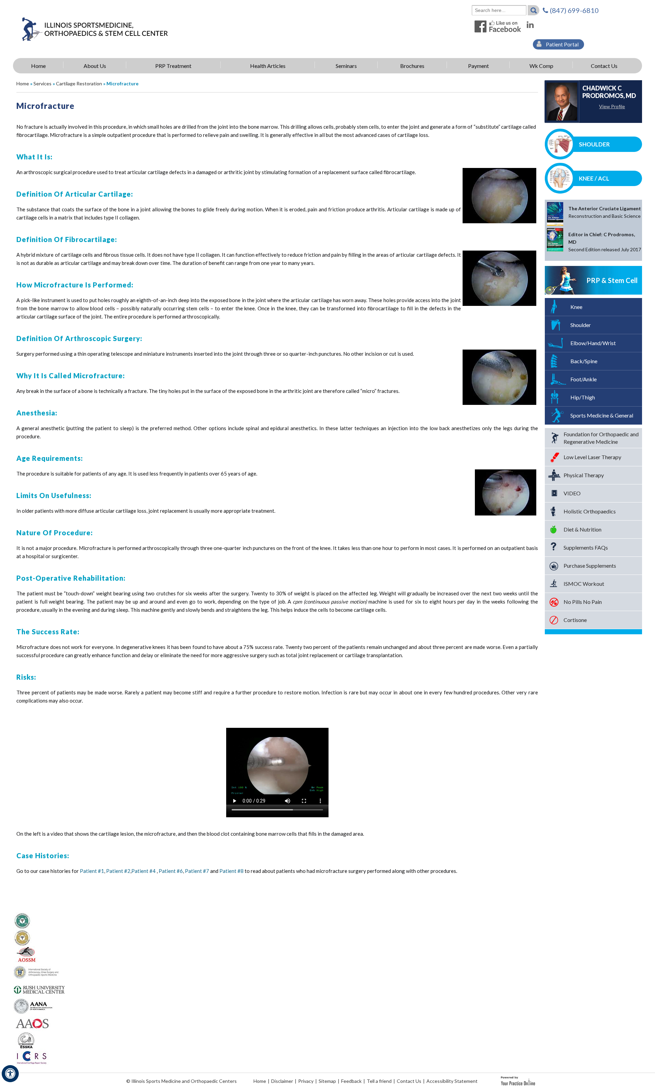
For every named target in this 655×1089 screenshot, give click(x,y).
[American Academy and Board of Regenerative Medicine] (22, 937)
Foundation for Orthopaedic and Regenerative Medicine (601, 438)
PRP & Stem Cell (612, 280)
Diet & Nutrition (582, 529)
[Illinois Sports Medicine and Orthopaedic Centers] (95, 28)
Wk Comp (541, 65)
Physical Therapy (584, 475)
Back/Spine (583, 361)
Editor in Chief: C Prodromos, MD (604, 241)
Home (38, 65)
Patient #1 (92, 871)
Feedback (351, 1081)
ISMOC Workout (584, 583)
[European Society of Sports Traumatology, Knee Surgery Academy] (26, 1040)
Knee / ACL (594, 178)
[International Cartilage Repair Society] (31, 1057)
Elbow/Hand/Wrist (593, 343)
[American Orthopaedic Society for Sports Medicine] (26, 954)
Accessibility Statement (452, 1081)
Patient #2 (118, 871)
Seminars (346, 65)
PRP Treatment (173, 65)
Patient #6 (171, 871)
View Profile (612, 106)
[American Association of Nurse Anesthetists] (33, 1005)
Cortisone (575, 620)
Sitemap (327, 1081)
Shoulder (594, 144)
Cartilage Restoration (79, 83)
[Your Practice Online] (518, 1080)
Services (42, 83)
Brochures (412, 65)
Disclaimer (282, 1081)
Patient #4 (143, 871)
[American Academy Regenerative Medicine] (22, 920)
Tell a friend (379, 1081)
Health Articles (268, 65)
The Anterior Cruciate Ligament (604, 212)
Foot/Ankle (583, 379)
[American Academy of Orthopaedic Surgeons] (32, 1023)
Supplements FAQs (586, 547)
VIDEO (572, 493)
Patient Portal (562, 44)
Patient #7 (197, 871)
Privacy (306, 1081)
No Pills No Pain (583, 601)
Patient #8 (231, 871)
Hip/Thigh (582, 397)
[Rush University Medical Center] (39, 988)
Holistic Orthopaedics (590, 511)
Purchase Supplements (590, 565)
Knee (576, 306)
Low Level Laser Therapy (592, 457)
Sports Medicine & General (601, 415)
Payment (478, 65)
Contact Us (604, 65)
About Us (95, 65)
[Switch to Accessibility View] (10, 1073)
